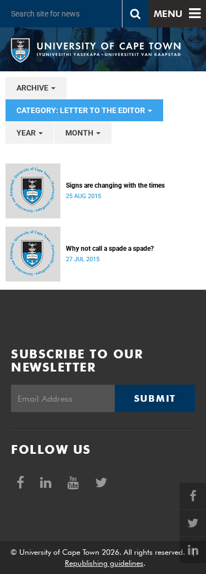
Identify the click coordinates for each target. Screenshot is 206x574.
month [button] (80, 132)
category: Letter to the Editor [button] (81, 110)
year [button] (26, 132)
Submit (155, 398)
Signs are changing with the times (115, 185)
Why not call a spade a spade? (110, 248)
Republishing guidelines (104, 563)
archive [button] (33, 87)
